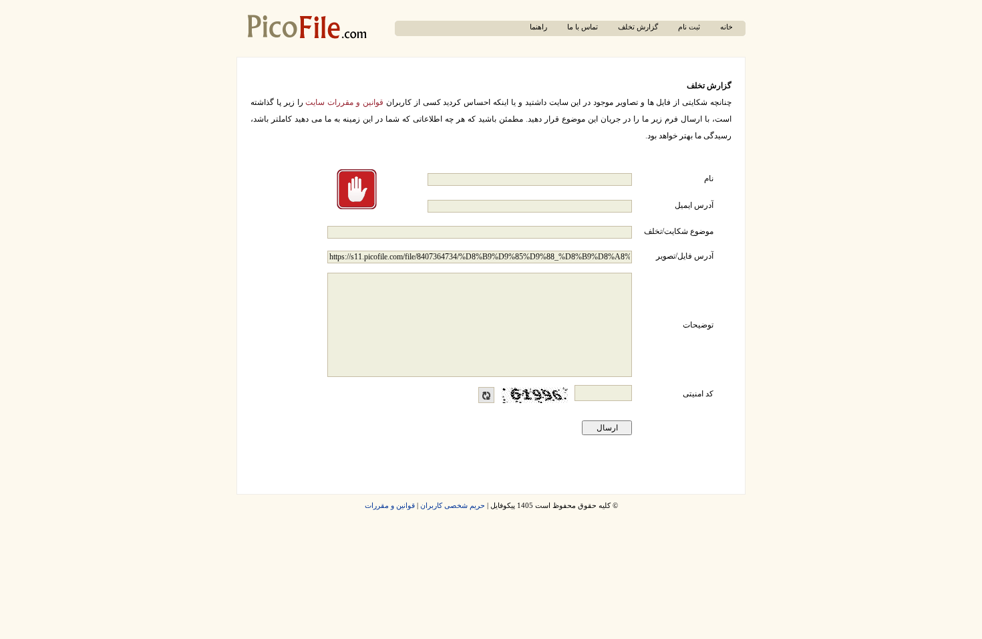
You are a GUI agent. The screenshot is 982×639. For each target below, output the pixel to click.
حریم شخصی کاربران (452, 505)
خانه (726, 27)
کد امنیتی (698, 393)
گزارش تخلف (638, 27)
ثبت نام (689, 27)
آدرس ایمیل (694, 205)
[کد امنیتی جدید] (486, 395)
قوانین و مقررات (390, 505)
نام (708, 178)
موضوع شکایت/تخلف (678, 231)
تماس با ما (582, 27)
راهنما (538, 27)
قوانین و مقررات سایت (344, 102)
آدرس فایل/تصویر (684, 256)
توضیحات (698, 325)
